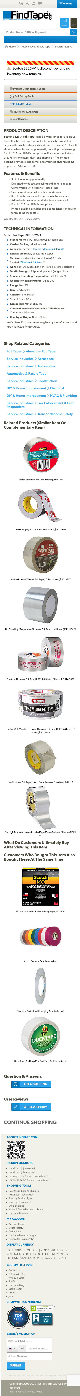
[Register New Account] (34, 4)
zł (34, 1258)
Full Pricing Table (24, 96)
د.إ (40, 1250)
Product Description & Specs (29, 89)
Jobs (11, 1296)
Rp (34, 1254)
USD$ (10, 1250)
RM (8, 1258)
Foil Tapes (14, 351)
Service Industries (20, 359)
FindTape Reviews (18, 1213)
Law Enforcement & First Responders (40, 405)
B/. (30, 1258)
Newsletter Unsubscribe (21, 1239)
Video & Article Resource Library (26, 1209)
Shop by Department (20, 1202)
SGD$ (48, 1258)
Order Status (15, 1231)
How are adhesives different (47, 249)
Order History (16, 1228)
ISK (47, 1254)
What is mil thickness (31, 262)
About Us (14, 1292)
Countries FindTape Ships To (24, 1191)
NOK (15, 1258)
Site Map (13, 1281)
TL (58, 1258)
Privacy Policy (34, 1391)
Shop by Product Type (20, 1198)
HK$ (52, 1254)
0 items (67, 3)
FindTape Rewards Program (23, 1235)
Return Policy (16, 1391)
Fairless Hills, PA (17, 1180)
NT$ (64, 1258)
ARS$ (46, 1250)
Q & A (25, 112)
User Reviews (20, 119)
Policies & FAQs (17, 1274)
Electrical (57, 388)
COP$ (17, 1254)
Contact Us (14, 1270)
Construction (47, 381)
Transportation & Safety (55, 414)
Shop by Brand (16, 1206)
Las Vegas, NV (16, 1176)
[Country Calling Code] (12, 1348)
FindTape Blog (16, 1285)
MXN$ (30, 1250)
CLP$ (9, 1254)
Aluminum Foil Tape (40, 351)
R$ (61, 1250)
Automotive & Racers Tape (35, 46)
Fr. (66, 1250)
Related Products (22, 104)
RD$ (28, 1254)
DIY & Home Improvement (26, 388)
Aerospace (46, 359)
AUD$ (54, 1250)
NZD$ (23, 1258)
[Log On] (27, 4)
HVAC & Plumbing (63, 396)
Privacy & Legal (17, 1278)
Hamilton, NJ (15, 1168)
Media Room (15, 1289)
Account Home (17, 1224)
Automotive (46, 366)
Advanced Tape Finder (21, 1194)
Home (12, 46)
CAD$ (18, 1250)
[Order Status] (40, 4)
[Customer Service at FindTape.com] (21, 4)
